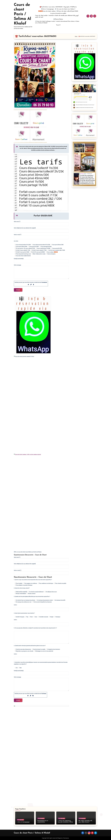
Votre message (17, 265)
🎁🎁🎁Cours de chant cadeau (47, 11)
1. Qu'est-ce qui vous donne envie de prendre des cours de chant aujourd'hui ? (33, 579)
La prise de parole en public (58, 13)
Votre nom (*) (17, 221)
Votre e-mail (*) (17, 234)
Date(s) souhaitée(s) (18, 258)
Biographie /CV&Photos (70, 7)
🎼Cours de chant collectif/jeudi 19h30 (67, 11)
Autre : (15, 604)
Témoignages (20, 819)
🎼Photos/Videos (58, 19)
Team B (58, 25)
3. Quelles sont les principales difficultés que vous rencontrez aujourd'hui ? (32, 596)
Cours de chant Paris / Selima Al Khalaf (22, 14)
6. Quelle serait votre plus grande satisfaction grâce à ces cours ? (30, 645)
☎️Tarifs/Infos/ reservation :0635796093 (51, 7)
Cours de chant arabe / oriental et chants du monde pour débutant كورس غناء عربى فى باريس (56, 16)
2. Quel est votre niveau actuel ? (22, 588)
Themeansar (66, 838)
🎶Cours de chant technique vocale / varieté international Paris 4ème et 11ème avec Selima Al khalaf (57, 22)
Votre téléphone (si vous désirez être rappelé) (25, 228)
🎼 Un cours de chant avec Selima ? (65, 9)
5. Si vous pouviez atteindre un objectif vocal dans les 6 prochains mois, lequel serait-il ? (35, 628)
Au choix (16, 241)
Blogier (59, 838)
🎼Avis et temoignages (47, 9)
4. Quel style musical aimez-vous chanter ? (24, 613)
